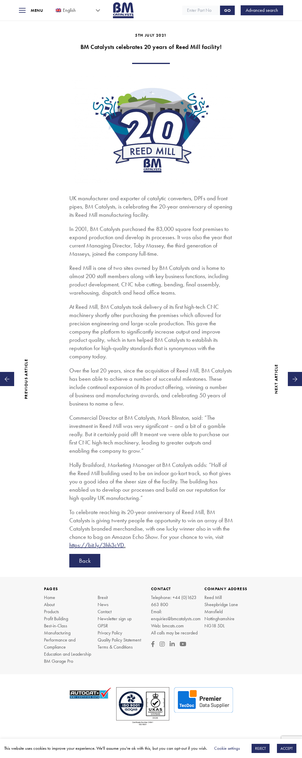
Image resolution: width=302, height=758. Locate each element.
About (49, 604)
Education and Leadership (67, 654)
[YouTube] (183, 644)
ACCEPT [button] (286, 748)
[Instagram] (162, 644)
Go (227, 10)
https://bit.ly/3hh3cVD (96, 545)
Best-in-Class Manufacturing (57, 629)
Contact (104, 611)
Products (51, 611)
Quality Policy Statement (119, 640)
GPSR (103, 626)
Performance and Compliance (60, 643)
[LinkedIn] (172, 644)
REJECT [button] (260, 748)
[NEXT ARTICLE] (295, 379)
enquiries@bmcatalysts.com (176, 619)
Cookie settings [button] (227, 748)
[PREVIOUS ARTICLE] (7, 379)
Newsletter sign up (115, 619)
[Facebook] (153, 644)
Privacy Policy (110, 633)
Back (85, 561)
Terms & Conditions (115, 647)
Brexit (103, 597)
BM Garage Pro (58, 661)
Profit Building (56, 619)
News (103, 604)
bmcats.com (173, 626)
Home (49, 597)
